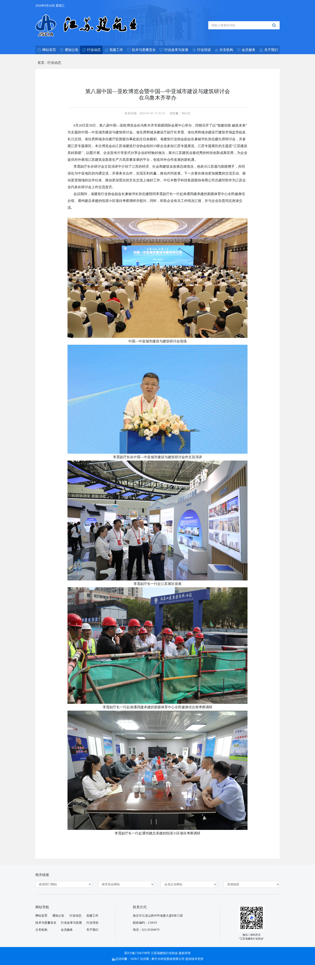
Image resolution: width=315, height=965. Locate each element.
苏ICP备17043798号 (137, 953)
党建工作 (92, 915)
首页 (41, 62)
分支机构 (41, 929)
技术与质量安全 (45, 922)
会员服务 (67, 929)
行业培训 (92, 922)
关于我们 (92, 929)
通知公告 (58, 915)
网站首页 (41, 915)
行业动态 (54, 62)
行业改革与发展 (71, 922)
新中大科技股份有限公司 (168, 959)
